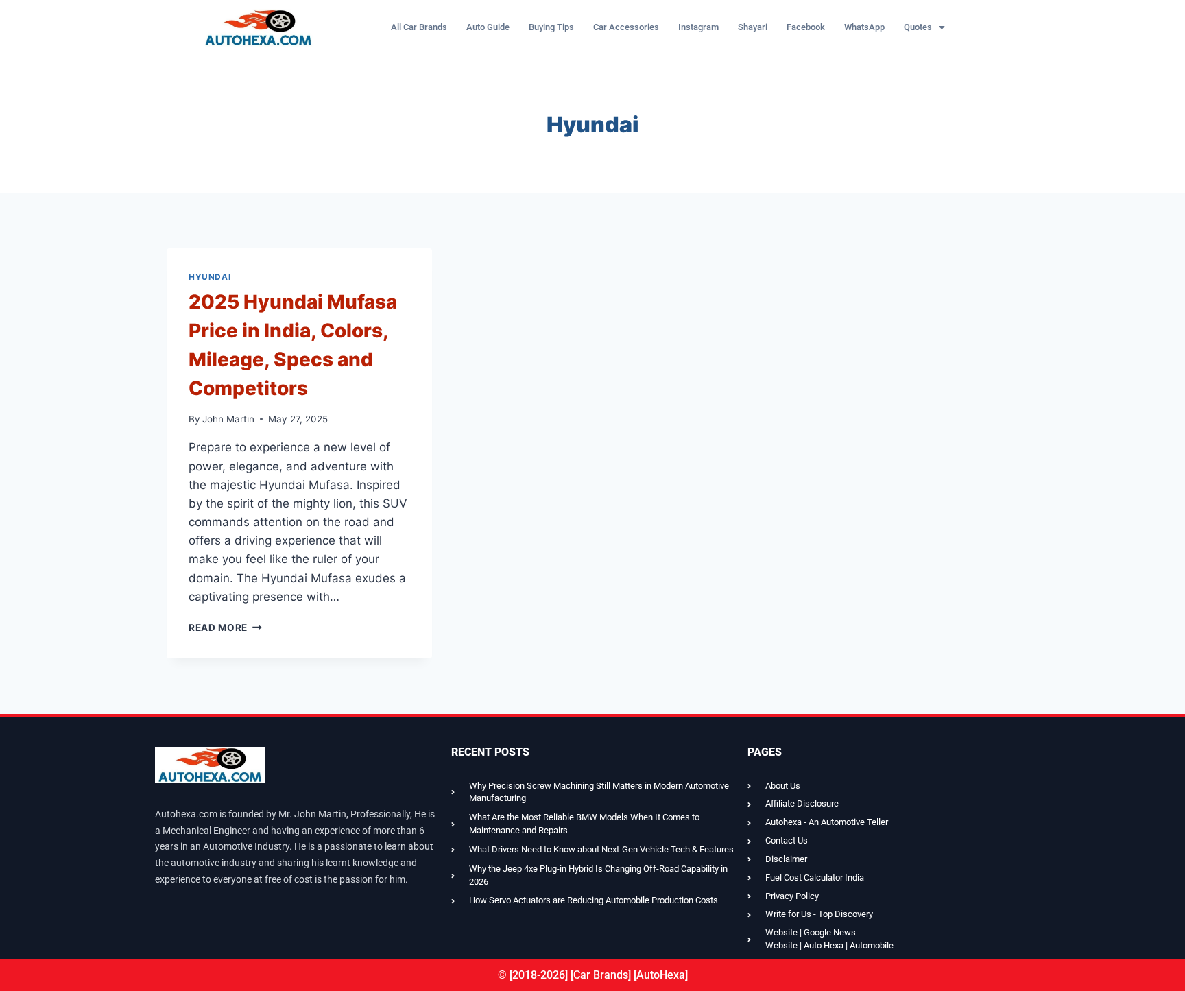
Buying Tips (551, 27)
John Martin (228, 419)
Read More (225, 627)
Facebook (806, 27)
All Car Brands (419, 27)
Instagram (698, 27)
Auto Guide (488, 27)
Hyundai (209, 277)
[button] (924, 27)
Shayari (752, 27)
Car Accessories (626, 27)
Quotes (918, 27)
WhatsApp (864, 27)
